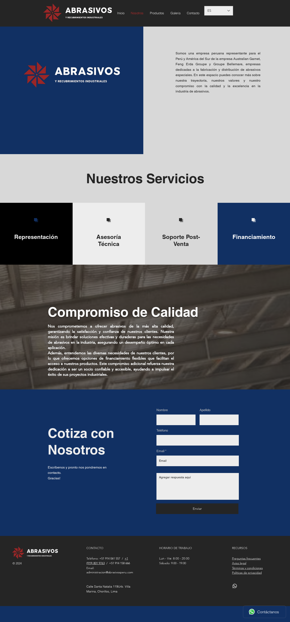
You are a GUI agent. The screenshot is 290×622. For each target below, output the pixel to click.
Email (160, 451)
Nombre (162, 410)
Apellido (205, 410)
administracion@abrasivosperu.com (109, 572)
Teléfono (162, 430)
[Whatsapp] (234, 586)
